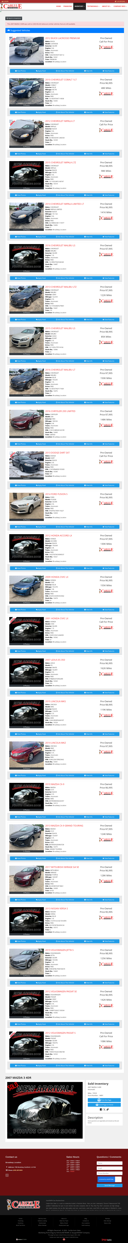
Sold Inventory (86, 1225)
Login (5, 1)
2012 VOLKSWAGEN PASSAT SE (61, 991)
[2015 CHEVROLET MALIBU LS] (26, 340)
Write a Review (42, 1225)
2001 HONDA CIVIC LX (56, 618)
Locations (120, 1)
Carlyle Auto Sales (74, 1230)
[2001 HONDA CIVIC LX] (26, 630)
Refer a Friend (64, 1223)
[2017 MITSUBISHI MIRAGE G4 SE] (26, 879)
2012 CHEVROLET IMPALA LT (60, 121)
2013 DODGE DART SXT (57, 452)
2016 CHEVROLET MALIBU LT (60, 369)
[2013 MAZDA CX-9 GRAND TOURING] (26, 837)
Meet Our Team (64, 1221)
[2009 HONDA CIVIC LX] (26, 589)
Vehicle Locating (42, 1221)
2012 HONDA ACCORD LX (58, 535)
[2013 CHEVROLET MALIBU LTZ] (26, 298)
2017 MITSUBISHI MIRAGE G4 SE (62, 867)
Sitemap (107, 1218)
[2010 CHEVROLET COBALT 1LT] (26, 91)
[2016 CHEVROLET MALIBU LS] (26, 257)
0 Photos (26, 188)
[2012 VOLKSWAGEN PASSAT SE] (26, 1003)
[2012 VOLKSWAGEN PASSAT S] (26, 1045)
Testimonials (92, 6)
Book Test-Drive (20, 1225)
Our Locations (86, 1223)
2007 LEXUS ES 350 (55, 659)
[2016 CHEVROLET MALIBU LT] (26, 381)
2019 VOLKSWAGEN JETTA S (59, 949)
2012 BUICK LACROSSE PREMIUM (62, 38)
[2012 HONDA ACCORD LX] (26, 547)
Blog (86, 1218)
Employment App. (64, 1225)
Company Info (120, 6)
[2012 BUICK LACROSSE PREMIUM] (26, 50)
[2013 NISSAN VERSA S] (26, 920)
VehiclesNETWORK (62, 1233)
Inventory (79, 6)
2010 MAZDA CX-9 (54, 784)
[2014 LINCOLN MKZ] (26, 754)
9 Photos (26, 105)
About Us (106, 6)
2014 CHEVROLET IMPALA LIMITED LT (64, 203)
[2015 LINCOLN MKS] (26, 713)
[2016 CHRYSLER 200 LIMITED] (26, 423)
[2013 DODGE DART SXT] (26, 464)
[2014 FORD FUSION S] (26, 506)
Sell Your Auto (42, 1218)
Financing (67, 6)
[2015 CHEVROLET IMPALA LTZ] (26, 174)
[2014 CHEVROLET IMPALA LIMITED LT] (26, 216)
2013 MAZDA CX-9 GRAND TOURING (64, 825)
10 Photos (26, 64)
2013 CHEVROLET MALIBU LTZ (61, 286)
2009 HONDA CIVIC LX (56, 576)
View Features (109, 71)
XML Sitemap (107, 1221)
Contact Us (86, 1221)
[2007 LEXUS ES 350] (26, 671)
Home (58, 6)
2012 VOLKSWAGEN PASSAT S (60, 1032)
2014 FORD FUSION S (56, 494)
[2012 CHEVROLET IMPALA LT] (26, 133)
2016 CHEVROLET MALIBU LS (60, 245)
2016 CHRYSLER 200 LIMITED (60, 411)
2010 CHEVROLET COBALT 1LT (61, 79)
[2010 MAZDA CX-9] (26, 796)
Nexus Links (107, 1223)
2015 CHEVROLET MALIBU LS (60, 328)
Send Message (110, 1185)
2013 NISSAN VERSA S (56, 908)
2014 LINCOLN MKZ (55, 742)
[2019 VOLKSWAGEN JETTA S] (26, 962)
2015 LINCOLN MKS (55, 701)
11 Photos (26, 851)
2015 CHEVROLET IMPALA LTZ (60, 162)
